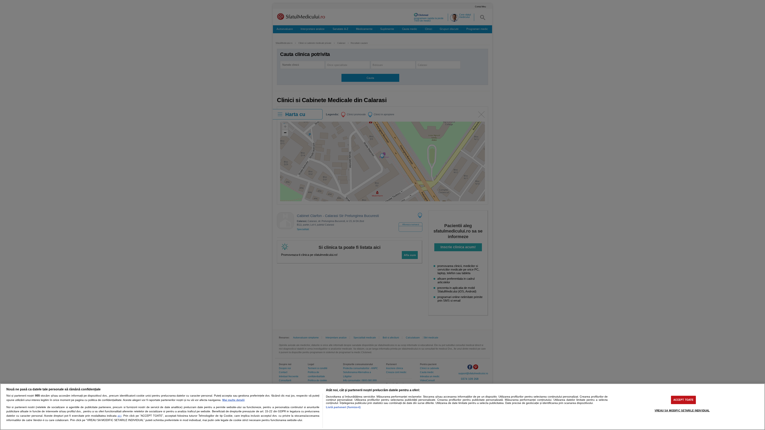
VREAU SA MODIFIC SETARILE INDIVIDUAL (682, 410)
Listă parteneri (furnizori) (343, 407)
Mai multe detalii (233, 400)
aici (120, 415)
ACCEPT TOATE (683, 399)
